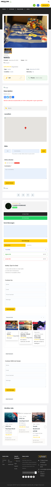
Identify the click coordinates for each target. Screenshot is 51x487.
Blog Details (20, 9)
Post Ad (46, 5)
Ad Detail (11, 9)
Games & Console (39, 334)
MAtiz (28, 9)
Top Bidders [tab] (29, 245)
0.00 (44, 254)
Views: (22, 60)
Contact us (4, 461)
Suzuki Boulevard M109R (36, 428)
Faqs (3, 464)
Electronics (37, 332)
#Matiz (9, 108)
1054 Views (22, 430)
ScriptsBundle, (30, 485)
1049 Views (36, 440)
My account (10, 461)
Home (4, 9)
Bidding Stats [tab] (7, 245)
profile (15, 468)
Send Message (25, 241)
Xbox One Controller (37, 337)
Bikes (34, 424)
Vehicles (6, 55)
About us (18, 461)
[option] (12, 330)
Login (15, 463)
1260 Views (9, 437)
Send (43, 151)
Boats (22, 332)
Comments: (8, 166)
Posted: (6, 60)
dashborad (10, 464)
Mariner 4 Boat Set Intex (25, 335)
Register (16, 466)
